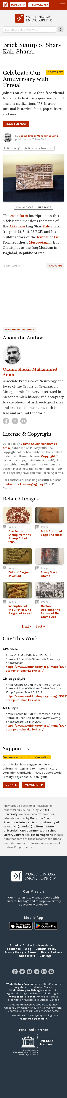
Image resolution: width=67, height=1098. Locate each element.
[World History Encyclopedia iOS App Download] (21, 926)
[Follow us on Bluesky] (30, 973)
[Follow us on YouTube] (51, 973)
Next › (26, 626)
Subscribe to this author (20, 329)
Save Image (12, 148)
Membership (18, 5)
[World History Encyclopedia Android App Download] (46, 926)
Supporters (27, 956)
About (14, 945)
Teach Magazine (42, 835)
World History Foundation (21, 984)
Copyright (48, 456)
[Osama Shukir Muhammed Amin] (33, 354)
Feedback (14, 949)
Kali (46, 226)
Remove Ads (55, 265)
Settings (45, 956)
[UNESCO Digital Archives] (33, 1045)
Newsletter (46, 945)
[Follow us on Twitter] (22, 973)
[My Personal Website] (23, 421)
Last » (40, 626)
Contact (28, 945)
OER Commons (30, 830)
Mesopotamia (40, 242)
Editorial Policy (46, 949)
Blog (28, 949)
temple (43, 237)
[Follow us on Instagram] (44, 973)
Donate (11, 785)
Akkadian (17, 226)
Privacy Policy (14, 952)
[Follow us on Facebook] (15, 973)
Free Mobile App (39, 5)
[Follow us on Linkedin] (37, 973)
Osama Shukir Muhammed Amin (39, 136)
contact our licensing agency (23, 484)
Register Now (16, 123)
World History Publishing (24, 990)
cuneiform (19, 216)
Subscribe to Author (39, 148)
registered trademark (33, 1018)
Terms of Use (37, 952)
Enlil (58, 237)
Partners (57, 952)
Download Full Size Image (33, 207)
